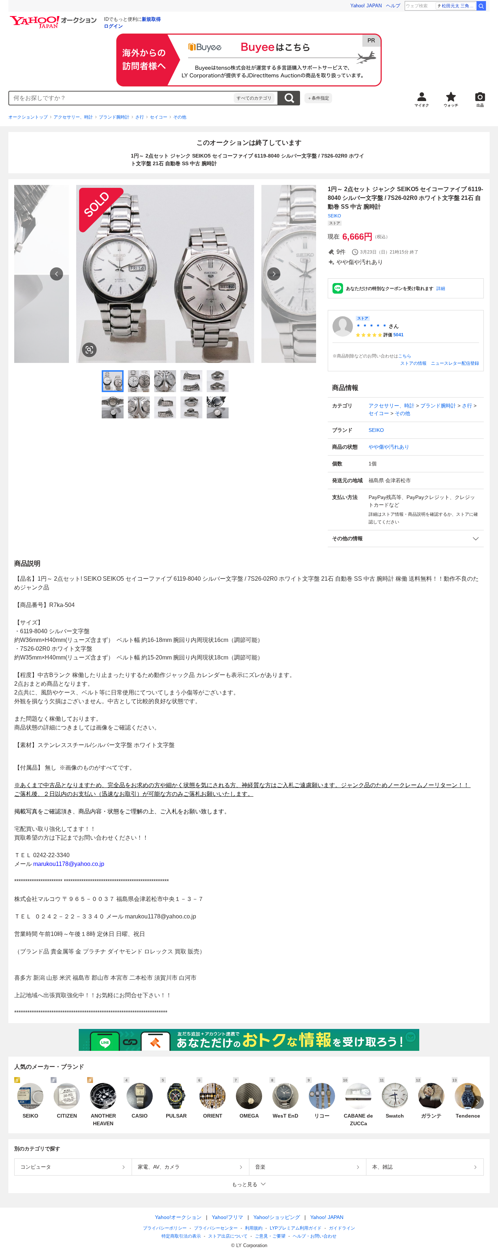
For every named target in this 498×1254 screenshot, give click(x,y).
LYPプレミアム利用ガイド (296, 1228)
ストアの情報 (413, 363)
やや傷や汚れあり (389, 447)
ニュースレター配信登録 (455, 363)
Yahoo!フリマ (227, 1217)
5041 (398, 334)
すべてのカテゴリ (254, 98)
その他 (179, 117)
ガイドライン (342, 1228)
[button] (406, 538)
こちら (404, 356)
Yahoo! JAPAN (366, 5)
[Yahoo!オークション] (54, 18)
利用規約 (253, 1228)
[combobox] (121, 98)
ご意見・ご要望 (270, 1236)
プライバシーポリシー (165, 1228)
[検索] (481, 6)
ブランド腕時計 (114, 117)
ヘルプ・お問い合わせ (314, 1236)
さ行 (139, 117)
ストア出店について (228, 1236)
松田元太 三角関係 (459, 5)
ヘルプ (393, 5)
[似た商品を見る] (89, 349)
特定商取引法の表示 (181, 1236)
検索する (289, 98)
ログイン (113, 26)
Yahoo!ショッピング (276, 1217)
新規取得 (151, 19)
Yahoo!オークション (178, 1217)
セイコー (158, 117)
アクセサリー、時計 (73, 117)
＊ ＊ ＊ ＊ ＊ (371, 326)
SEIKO (334, 215)
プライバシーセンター (216, 1228)
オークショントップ (28, 117)
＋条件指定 (318, 98)
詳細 (440, 288)
